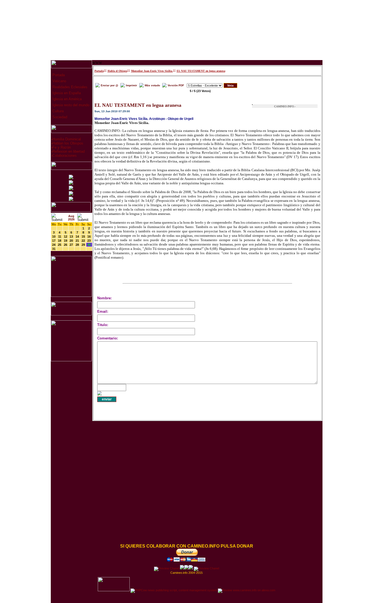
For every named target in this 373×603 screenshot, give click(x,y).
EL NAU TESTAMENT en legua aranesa (201, 70)
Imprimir (131, 85)
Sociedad (59, 117)
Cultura (57, 111)
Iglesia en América (66, 99)
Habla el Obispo (117, 70)
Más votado (152, 85)
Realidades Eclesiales (69, 87)
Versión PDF (176, 85)
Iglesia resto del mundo (70, 105)
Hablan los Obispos (67, 143)
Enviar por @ (109, 85)
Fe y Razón (61, 147)
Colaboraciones (64, 155)
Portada (58, 75)
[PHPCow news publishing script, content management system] (174, 590)
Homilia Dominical (66, 139)
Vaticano (58, 81)
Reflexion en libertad (68, 151)
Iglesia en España (66, 93)
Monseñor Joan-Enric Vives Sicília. (152, 70)
